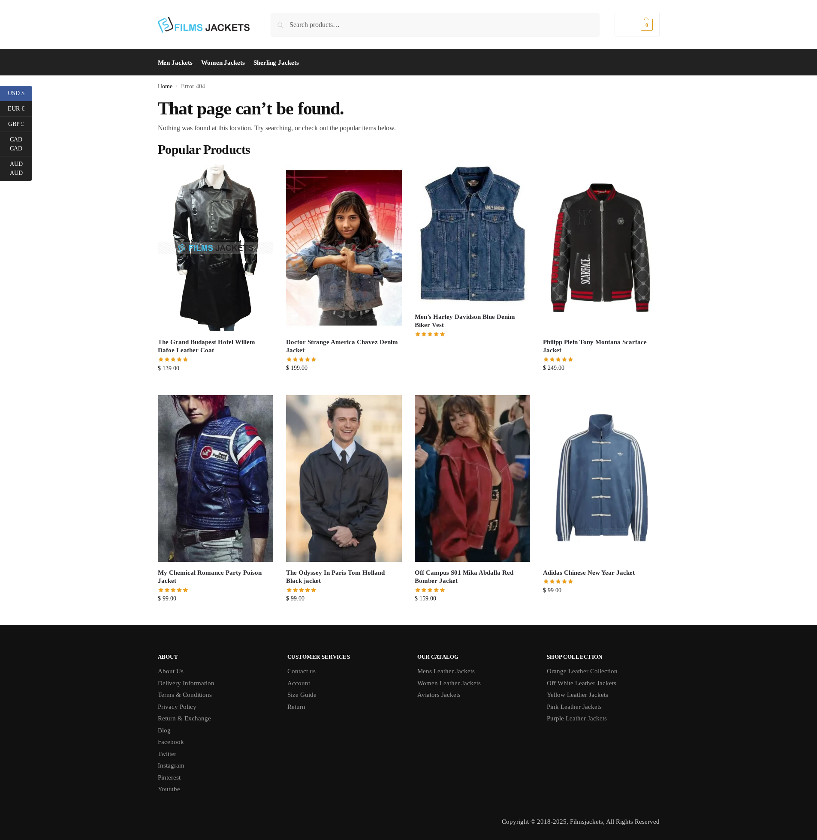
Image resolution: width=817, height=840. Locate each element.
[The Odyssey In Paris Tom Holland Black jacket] (344, 478)
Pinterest (169, 777)
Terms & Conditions (185, 694)
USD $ (20, 92)
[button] (637, 24)
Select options (215, 386)
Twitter (167, 753)
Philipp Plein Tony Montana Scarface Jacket (595, 346)
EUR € (20, 108)
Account (298, 683)
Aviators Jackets (439, 694)
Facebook (171, 741)
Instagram (171, 765)
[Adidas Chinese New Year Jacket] (601, 478)
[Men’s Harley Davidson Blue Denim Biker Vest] (473, 235)
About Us (171, 671)
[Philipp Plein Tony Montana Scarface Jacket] (601, 248)
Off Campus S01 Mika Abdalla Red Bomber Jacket (464, 577)
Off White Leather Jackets (581, 683)
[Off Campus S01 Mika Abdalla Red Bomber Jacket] (473, 478)
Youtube (169, 789)
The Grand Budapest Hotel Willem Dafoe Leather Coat (206, 346)
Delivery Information (186, 683)
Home (165, 86)
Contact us (301, 671)
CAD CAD (21, 144)
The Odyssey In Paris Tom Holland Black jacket (335, 577)
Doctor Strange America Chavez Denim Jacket (342, 346)
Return (296, 706)
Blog (164, 730)
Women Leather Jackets (449, 683)
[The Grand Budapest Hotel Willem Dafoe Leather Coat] (216, 248)
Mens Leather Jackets (446, 671)
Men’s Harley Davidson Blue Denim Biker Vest (465, 321)
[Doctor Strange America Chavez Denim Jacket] (344, 248)
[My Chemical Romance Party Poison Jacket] (216, 478)
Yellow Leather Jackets (577, 694)
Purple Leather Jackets (577, 718)
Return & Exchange (184, 718)
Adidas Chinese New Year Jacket (589, 572)
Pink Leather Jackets (574, 706)
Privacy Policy (177, 706)
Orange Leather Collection (582, 671)
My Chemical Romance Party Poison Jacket (210, 577)
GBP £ (20, 123)
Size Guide (302, 694)
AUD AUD (21, 168)
